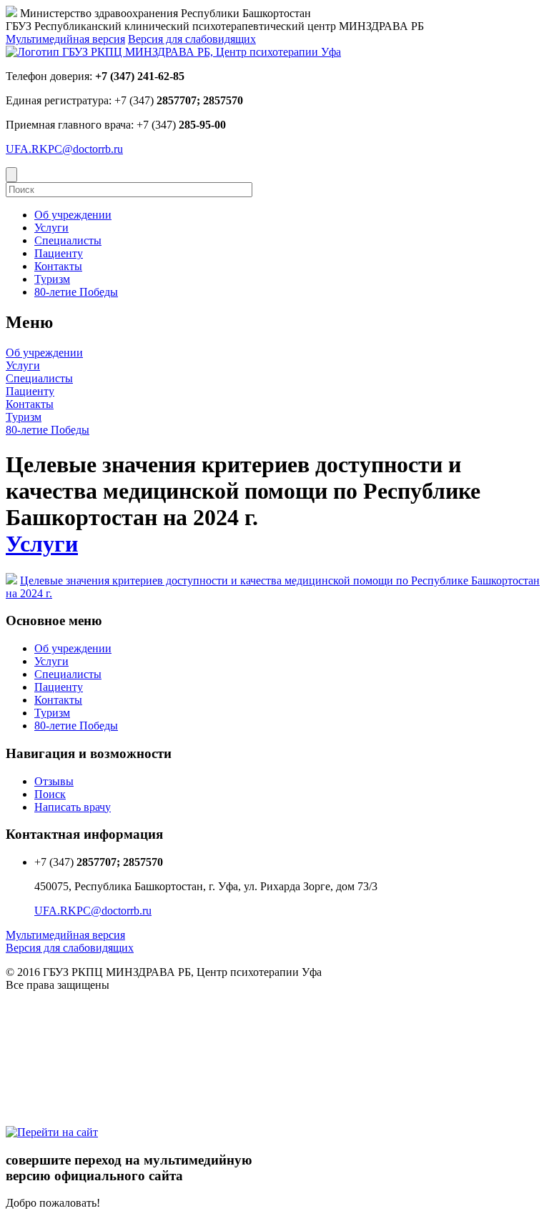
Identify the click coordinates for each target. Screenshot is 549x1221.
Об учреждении (44, 353)
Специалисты (39, 378)
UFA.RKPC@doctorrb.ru (64, 149)
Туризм (23, 417)
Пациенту (30, 391)
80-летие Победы (47, 430)
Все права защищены (57, 985)
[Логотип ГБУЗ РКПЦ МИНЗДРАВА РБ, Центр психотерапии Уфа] (173, 52)
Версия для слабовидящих (192, 39)
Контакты (30, 404)
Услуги (23, 365)
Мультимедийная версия (65, 39)
